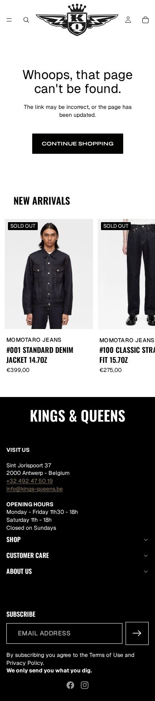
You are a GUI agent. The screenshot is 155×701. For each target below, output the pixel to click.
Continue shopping (78, 143)
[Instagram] (84, 685)
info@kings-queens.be (34, 488)
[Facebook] (70, 685)
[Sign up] (137, 633)
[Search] (26, 20)
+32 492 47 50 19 (29, 480)
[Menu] (9, 20)
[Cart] (145, 20)
